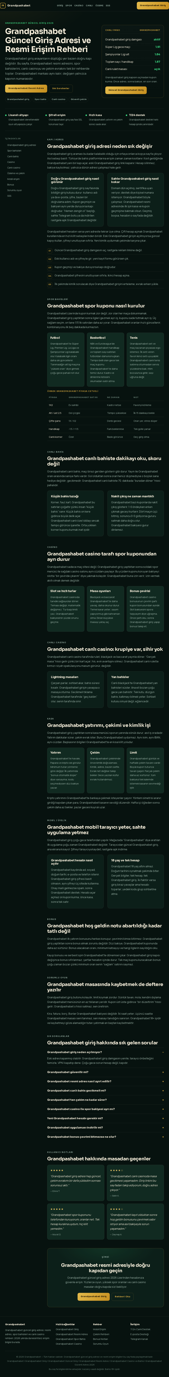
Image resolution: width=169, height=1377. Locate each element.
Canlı (89, 5)
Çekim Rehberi (101, 1334)
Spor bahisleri (14, 150)
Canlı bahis (13, 156)
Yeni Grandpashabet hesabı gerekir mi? (75, 1118)
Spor (69, 5)
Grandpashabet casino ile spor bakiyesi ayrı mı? (81, 1109)
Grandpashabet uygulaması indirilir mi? (75, 1127)
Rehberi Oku (122, 1296)
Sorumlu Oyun (101, 1343)
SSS (108, 5)
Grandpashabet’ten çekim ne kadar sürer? (77, 1100)
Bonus (10, 184)
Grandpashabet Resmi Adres (26, 88)
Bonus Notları (100, 1339)
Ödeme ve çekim (16, 173)
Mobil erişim (13, 179)
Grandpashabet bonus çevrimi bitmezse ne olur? (81, 1137)
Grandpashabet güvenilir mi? (67, 1072)
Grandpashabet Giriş (153, 5)
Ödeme (99, 5)
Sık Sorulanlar (60, 88)
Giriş (60, 5)
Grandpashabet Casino (69, 1343)
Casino (79, 5)
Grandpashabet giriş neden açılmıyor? (74, 1052)
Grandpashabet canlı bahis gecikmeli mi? (76, 1090)
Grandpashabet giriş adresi (21, 145)
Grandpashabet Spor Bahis (70, 1339)
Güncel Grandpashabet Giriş (126, 90)
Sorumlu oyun (14, 190)
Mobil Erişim (99, 1329)
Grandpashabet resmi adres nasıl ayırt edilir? (79, 1081)
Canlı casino (13, 167)
